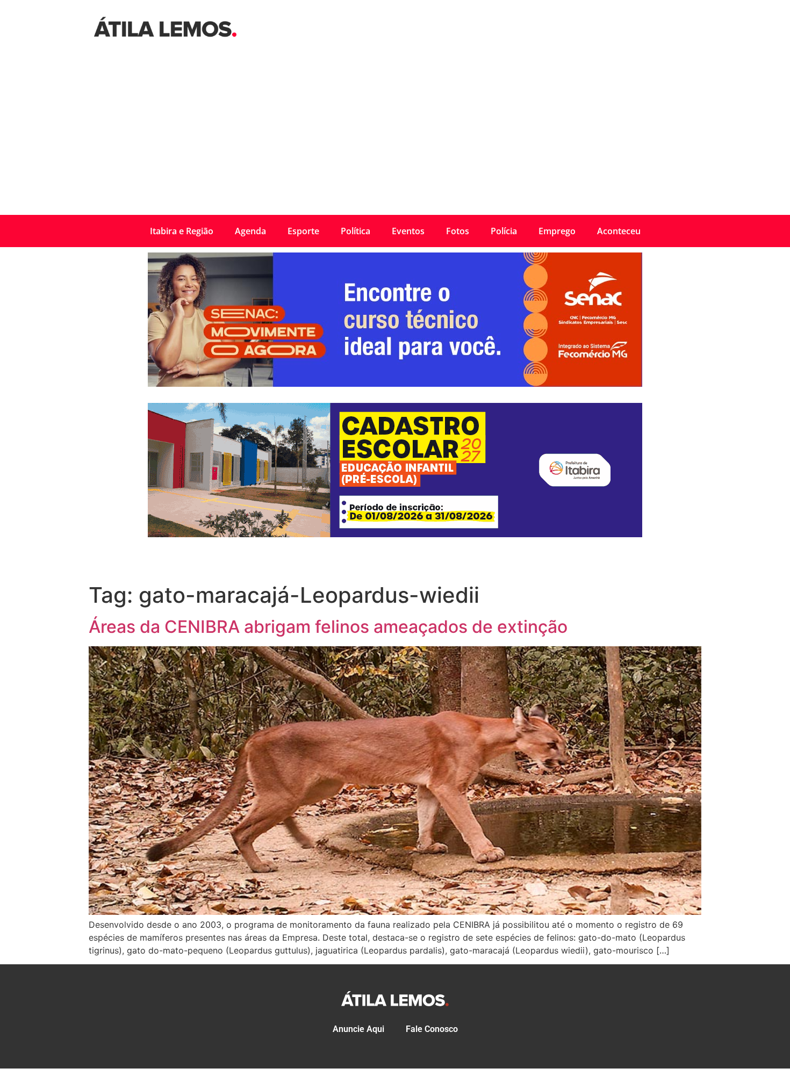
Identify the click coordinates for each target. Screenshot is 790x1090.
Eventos (408, 231)
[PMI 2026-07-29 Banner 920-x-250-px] (395, 534)
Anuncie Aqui (358, 1029)
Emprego (557, 231)
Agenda (250, 231)
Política (355, 231)
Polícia (504, 231)
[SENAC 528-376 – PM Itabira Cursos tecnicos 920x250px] (395, 383)
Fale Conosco (432, 1029)
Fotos (457, 231)
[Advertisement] (395, 134)
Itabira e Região (181, 231)
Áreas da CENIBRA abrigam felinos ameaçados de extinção (328, 626)
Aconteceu (619, 231)
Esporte (303, 231)
